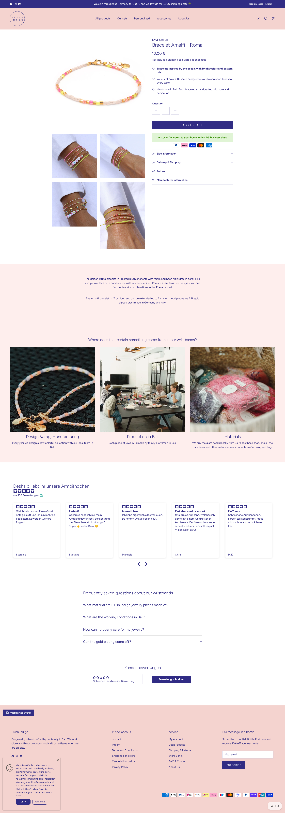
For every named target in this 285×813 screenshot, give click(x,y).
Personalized (142, 18)
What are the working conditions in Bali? (114, 617)
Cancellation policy (123, 761)
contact (116, 739)
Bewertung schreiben (171, 679)
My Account (176, 739)
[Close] (58, 759)
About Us (184, 18)
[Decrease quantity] (156, 111)
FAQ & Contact (178, 761)
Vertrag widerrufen (20, 712)
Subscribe (234, 765)
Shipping (173, 59)
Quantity (157, 103)
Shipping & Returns (180, 750)
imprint (116, 744)
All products (103, 18)
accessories (164, 18)
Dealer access (177, 744)
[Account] (258, 19)
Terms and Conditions (125, 750)
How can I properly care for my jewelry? (113, 629)
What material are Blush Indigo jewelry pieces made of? (125, 605)
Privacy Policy (120, 767)
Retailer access (256, 4)
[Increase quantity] (175, 111)
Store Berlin (176, 755)
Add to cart (192, 125)
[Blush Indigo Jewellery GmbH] (17, 18)
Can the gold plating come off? (107, 642)
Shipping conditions (123, 755)
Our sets (122, 18)
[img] (144, 491)
